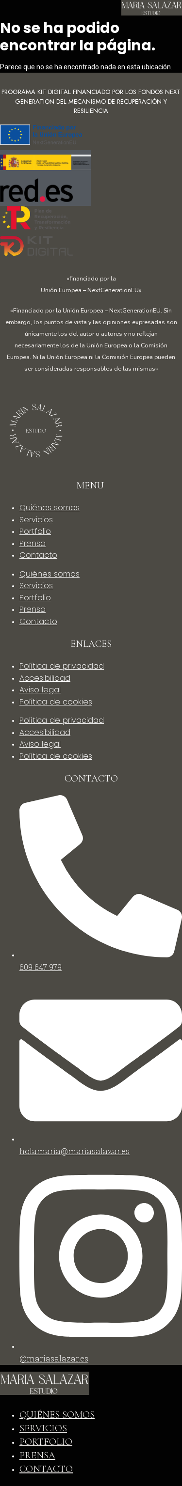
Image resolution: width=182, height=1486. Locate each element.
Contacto (38, 555)
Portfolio (35, 531)
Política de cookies (55, 701)
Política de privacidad (61, 666)
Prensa (32, 543)
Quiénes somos (49, 507)
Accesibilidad (44, 678)
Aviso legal (40, 689)
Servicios (36, 519)
